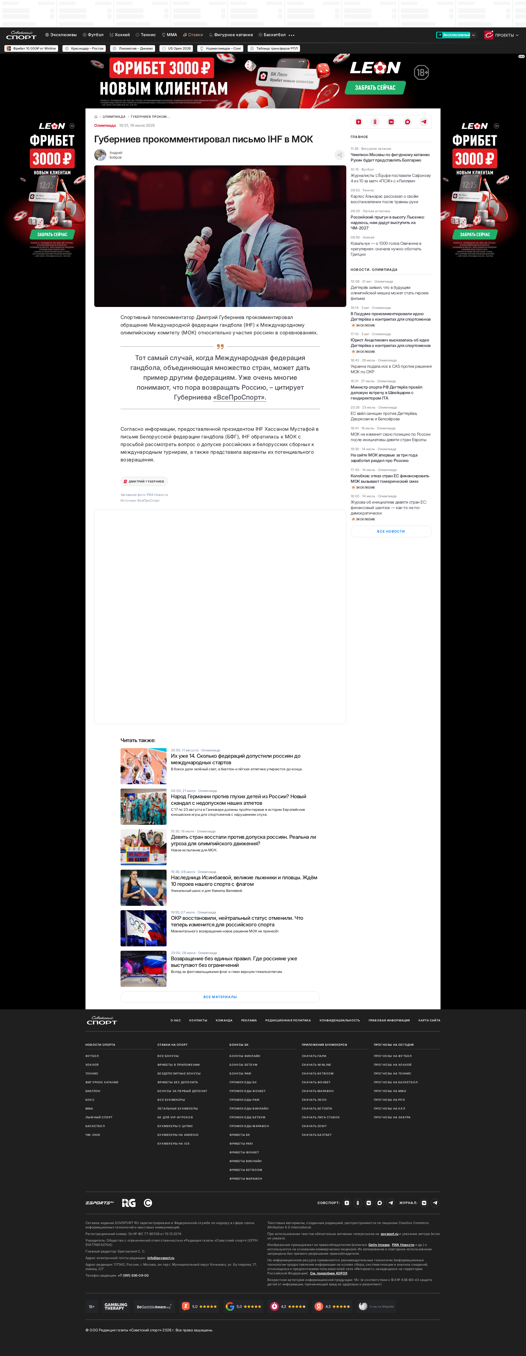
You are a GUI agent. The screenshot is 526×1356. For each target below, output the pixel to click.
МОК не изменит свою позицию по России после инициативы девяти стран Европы (390, 437)
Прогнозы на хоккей (393, 1064)
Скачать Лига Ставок (321, 1117)
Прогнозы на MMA (390, 1091)
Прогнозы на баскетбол (396, 1082)
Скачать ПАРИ (314, 1056)
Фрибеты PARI (241, 1143)
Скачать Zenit (314, 1126)
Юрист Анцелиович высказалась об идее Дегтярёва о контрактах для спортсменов (391, 342)
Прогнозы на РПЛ (389, 1099)
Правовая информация (389, 1020)
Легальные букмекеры (178, 1108)
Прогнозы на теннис (392, 1073)
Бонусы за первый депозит (182, 1091)
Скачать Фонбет (316, 1082)
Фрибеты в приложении (179, 1064)
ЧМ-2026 (92, 1134)
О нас (176, 1020)
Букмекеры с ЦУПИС (175, 1126)
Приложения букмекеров (324, 1044)
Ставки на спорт (173, 1044)
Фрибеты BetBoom (246, 1169)
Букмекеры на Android (178, 1134)
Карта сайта (430, 1020)
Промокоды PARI (245, 1099)
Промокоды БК (243, 1082)
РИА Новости (403, 1245)
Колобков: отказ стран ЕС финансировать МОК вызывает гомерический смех (390, 478)
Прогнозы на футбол (393, 1056)
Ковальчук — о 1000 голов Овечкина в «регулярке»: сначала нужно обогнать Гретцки (386, 249)
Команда (224, 1020)
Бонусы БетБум (244, 1064)
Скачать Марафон (318, 1091)
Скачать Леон (314, 1099)
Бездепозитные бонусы (179, 1073)
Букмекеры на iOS (174, 1143)
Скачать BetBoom (318, 1073)
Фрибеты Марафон (246, 1178)
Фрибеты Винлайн (246, 1161)
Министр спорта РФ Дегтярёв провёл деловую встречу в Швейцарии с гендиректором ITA (386, 392)
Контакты (198, 1020)
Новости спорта (100, 1044)
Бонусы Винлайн (245, 1056)
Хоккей (92, 1064)
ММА (89, 1108)
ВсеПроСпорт (149, 500)
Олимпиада (105, 125)
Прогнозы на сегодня (394, 1044)
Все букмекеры (171, 1099)
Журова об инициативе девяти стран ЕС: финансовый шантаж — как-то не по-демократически (389, 507)
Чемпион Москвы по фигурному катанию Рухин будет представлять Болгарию (390, 157)
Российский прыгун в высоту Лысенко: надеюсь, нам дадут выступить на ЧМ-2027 (388, 222)
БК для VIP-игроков (175, 1117)
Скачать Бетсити (317, 1108)
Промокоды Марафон (249, 1126)
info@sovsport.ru (160, 1258)
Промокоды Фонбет (248, 1091)
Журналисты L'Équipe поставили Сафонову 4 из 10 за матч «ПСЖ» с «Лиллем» (391, 178)
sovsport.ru (389, 1234)
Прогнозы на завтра (392, 1117)
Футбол (92, 1056)
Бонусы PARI (240, 1073)
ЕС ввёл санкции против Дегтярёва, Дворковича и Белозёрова (384, 416)
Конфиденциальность (340, 1020)
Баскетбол (95, 1126)
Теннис (91, 1073)
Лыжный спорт (99, 1117)
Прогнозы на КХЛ (389, 1108)
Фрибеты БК (240, 1134)
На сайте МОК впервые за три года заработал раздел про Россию (384, 457)
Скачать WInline (316, 1064)
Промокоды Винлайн (249, 1108)
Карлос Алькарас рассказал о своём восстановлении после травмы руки (384, 199)
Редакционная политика (288, 1020)
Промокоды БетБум (247, 1117)
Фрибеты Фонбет (244, 1152)
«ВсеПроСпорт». (240, 397)
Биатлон (92, 1091)
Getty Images (379, 1245)
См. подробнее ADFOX (328, 1273)
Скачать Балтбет (317, 1134)
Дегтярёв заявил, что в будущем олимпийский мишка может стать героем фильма (389, 293)
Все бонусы (168, 1056)
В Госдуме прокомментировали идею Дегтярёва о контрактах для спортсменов (391, 316)
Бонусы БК (239, 1044)
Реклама (249, 1020)
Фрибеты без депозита (178, 1082)
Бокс (90, 1099)
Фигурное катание (102, 1082)
